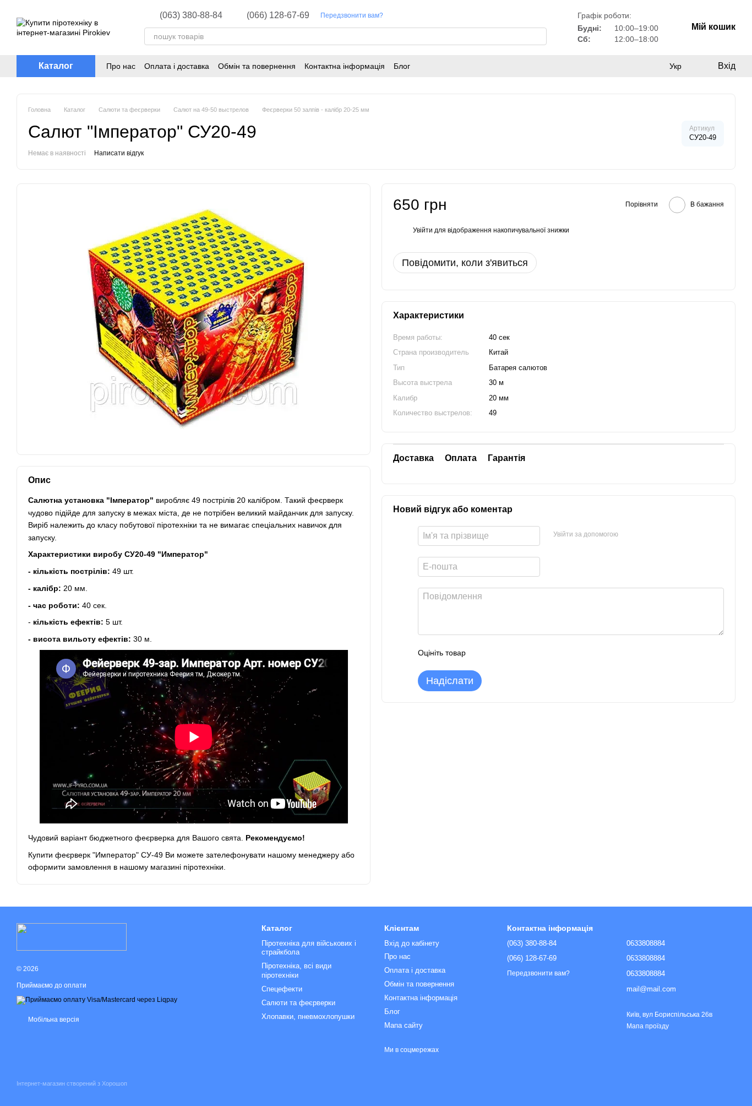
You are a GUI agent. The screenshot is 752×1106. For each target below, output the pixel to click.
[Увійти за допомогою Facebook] (630, 534)
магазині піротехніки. (188, 867)
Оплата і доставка (176, 66)
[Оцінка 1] (484, 653)
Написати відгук (119, 153)
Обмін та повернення (257, 66)
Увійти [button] (423, 230)
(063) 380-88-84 (191, 15)
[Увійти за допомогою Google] (648, 534)
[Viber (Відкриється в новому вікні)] (438, 15)
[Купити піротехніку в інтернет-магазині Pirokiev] (72, 936)
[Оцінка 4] (537, 653)
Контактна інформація (344, 66)
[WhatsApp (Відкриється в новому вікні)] (451, 15)
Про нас (120, 66)
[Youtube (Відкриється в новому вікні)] (411, 15)
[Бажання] (630, 66)
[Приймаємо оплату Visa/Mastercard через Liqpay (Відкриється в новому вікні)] (97, 1000)
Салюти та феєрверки (298, 1003)
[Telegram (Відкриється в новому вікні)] (425, 15)
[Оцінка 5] (554, 653)
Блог (402, 66)
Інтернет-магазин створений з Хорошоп (72, 1083)
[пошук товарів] (538, 36)
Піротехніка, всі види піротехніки (296, 970)
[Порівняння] (652, 66)
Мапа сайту (403, 1025)
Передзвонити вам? (351, 15)
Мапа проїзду (647, 1026)
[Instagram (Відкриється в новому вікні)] (398, 15)
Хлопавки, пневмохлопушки (308, 1016)
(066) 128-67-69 (278, 15)
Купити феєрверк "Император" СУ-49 (95, 854)
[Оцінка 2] (501, 653)
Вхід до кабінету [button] (411, 943)
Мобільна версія (52, 1019)
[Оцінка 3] (519, 653)
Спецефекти (281, 989)
